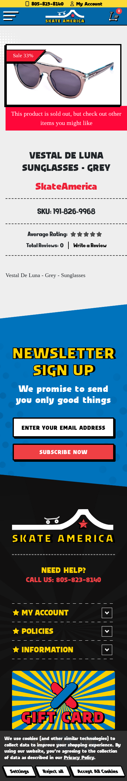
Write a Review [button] (90, 245)
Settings (19, 771)
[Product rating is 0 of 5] (86, 233)
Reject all (52, 771)
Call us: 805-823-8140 (63, 579)
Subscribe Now (63, 452)
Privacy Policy (79, 757)
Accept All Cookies (97, 771)
